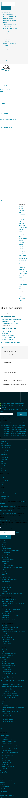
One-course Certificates (10, 351)
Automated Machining (8, 331)
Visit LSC (4, 544)
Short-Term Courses (7, 348)
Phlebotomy (5, 333)
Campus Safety (5, 457)
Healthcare (22, 267)
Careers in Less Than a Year (11, 355)
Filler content (3, 791)
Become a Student (6, 445)
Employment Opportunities (9, 571)
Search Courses (6, 581)
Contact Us (3, 422)
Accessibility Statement (6, 510)
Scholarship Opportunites (9, 676)
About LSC (3, 441)
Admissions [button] (3, 595)
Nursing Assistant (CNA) (8, 321)
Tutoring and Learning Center (10, 24)
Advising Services (7, 33)
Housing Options (6, 643)
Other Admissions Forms (8, 621)
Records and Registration (9, 43)
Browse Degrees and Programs (10, 579)
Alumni (2, 484)
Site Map (2, 503)
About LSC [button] (2, 541)
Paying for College (6, 447)
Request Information (7, 655)
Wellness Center (6, 645)
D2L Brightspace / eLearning (10, 20)
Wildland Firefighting (7, 339)
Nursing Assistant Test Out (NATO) (11, 695)
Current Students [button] (5, 12)
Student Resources (7, 637)
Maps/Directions (11, 422)
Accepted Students (6, 477)
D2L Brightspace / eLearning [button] (7, 783)
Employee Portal (7, 60)
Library (3, 461)
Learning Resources (8, 14)
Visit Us (2, 793)
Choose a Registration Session (10, 627)
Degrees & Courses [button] (5, 577)
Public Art (4, 575)
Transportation (23, 284)
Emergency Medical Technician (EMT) (11, 319)
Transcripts (6, 45)
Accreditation (4, 453)
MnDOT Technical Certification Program (12, 711)
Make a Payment (6, 671)
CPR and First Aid (6, 702)
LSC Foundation (6, 563)
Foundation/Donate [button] (5, 724)
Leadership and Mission (8, 559)
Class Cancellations (8, 37)
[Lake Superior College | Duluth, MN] (6, 68)
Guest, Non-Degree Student (9, 599)
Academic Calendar (8, 18)
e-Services (5, 58)
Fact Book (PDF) (6, 556)
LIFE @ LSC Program (7, 617)
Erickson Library (7, 22)
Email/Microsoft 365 (6, 491)
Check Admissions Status (8, 619)
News (2, 469)
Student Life (5, 635)
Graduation (6, 41)
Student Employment (7, 667)
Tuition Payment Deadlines (9, 673)
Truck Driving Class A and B (9, 697)
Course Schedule (7, 39)
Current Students (5, 479)
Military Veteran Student (8, 611)
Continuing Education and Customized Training (13, 449)
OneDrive (5, 62)
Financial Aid (5, 661)
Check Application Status (8, 665)
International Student (8, 613)
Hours (24, 422)
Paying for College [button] (5, 657)
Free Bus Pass (5, 641)
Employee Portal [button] (4, 786)
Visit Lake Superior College (9, 653)
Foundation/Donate (6, 451)
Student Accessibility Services (8, 513)
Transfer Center (7, 26)
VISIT (1, 727)
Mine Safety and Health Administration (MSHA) (14, 690)
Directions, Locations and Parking (11, 550)
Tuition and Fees (6, 669)
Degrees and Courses (6, 443)
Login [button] (2, 52)
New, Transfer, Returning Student (11, 609)
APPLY (1, 729)
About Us (4, 649)
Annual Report (6, 552)
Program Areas (23, 258)
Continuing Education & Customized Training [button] (12, 680)
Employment (4, 454)
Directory (19, 422)
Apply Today (3, 797)
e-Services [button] (3, 784)
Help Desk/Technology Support (10, 28)
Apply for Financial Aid (8, 663)
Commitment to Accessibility (7, 506)
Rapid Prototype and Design (9, 337)
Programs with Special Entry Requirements (13, 631)
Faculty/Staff (4, 481)
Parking (3, 465)
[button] (17, 4)
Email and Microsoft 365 (9, 54)
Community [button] (4, 48)
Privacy (23, 501)
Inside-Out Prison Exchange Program (10, 342)
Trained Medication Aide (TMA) (22, 250)
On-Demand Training (7, 721)
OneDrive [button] (2, 788)
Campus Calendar (5, 471)
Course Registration (8, 31)
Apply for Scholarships (8, 678)
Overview (4, 542)
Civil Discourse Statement (9, 565)
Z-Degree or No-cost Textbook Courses (12, 593)
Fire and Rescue (6, 704)
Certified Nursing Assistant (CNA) (11, 684)
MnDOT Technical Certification (22, 233)
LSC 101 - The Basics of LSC (9, 16)
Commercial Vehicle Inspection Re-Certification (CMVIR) (22, 217)
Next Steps (5, 625)
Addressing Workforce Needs (10, 554)
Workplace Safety (6, 715)
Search (2, 1)
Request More (7, 795)
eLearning (4, 591)
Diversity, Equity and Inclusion (10, 558)
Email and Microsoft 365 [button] (6, 781)
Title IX (4, 569)
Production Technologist (8, 335)
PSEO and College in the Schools (10, 615)
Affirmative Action (5, 520)
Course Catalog (6, 585)
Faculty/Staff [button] (4, 50)
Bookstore (5, 35)
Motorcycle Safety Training (9, 693)
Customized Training (7, 719)
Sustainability (4, 459)
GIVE (1, 730)
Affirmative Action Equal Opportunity (12, 567)
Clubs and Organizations (8, 639)
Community (4, 482)
